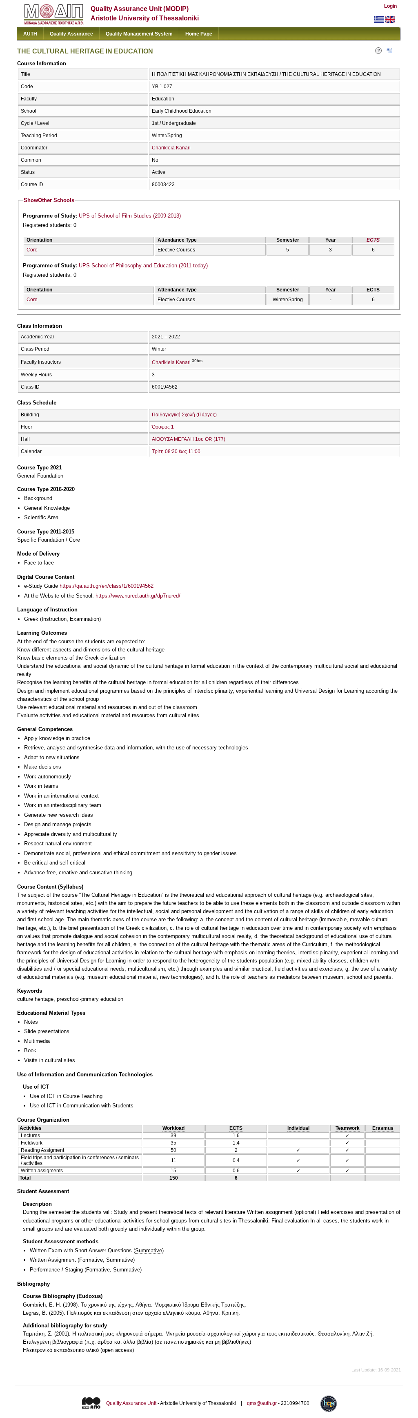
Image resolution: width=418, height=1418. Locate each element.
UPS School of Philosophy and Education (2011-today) (143, 265)
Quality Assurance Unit (131, 1404)
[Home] (53, 23)
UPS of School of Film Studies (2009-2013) (130, 216)
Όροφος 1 (163, 427)
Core (32, 250)
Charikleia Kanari (171, 148)
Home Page (198, 34)
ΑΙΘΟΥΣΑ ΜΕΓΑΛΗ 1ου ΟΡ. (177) (188, 439)
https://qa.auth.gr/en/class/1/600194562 (106, 586)
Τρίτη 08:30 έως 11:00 (176, 451)
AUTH (30, 34)
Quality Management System (139, 34)
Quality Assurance (71, 34)
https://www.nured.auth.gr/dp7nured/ (138, 596)
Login (390, 6)
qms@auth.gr (262, 1404)
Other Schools (49, 200)
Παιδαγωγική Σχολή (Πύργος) (184, 415)
